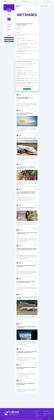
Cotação (37, 416)
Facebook (9, 19)
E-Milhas (5, 1)
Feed (44, 1)
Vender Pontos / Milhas (9, 41)
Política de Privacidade (47, 413)
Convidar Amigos (48, 1)
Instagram (9, 18)
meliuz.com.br (28, 40)
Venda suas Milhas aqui (26, 1)
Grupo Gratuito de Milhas (9, 37)
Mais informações (19, 56)
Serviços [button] (9, 35)
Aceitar (49, 418)
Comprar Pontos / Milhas (9, 39)
